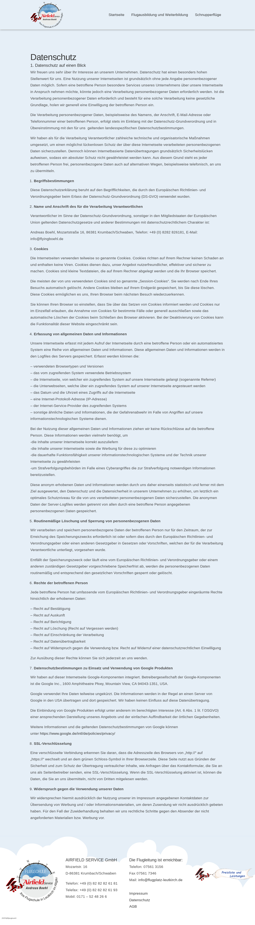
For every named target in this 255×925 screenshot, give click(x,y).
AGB (133, 906)
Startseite (116, 15)
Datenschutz (139, 900)
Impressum (138, 893)
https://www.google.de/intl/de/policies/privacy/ (77, 733)
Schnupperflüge (208, 15)
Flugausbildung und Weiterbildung (159, 15)
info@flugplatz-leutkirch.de (160, 880)
